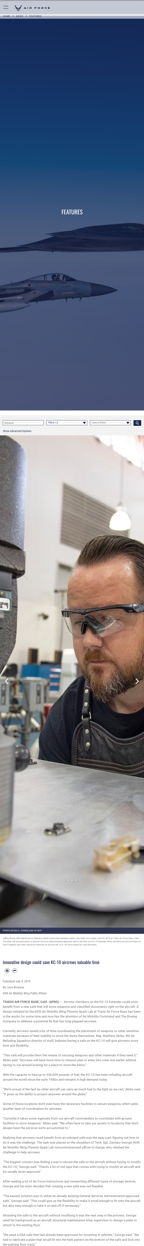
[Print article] (7, 970)
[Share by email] (14, 970)
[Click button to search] (137, 422)
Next (137, 681)
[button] (6, 8)
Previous (7, 681)
